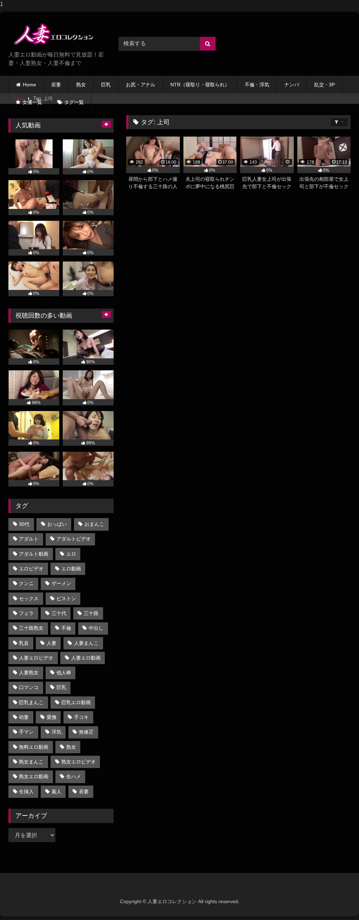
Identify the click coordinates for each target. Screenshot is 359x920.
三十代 (59, 613)
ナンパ (291, 84)
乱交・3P (324, 84)
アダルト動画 (33, 554)
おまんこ (94, 524)
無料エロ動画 (33, 747)
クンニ (26, 583)
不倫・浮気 (257, 84)
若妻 (56, 84)
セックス (29, 598)
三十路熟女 (31, 628)
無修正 (86, 732)
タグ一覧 (74, 102)
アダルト (29, 539)
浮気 (56, 732)
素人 (56, 791)
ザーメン (61, 583)
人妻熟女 (29, 672)
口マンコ (29, 687)
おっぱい (57, 524)
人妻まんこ (86, 643)
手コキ (81, 717)
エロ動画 (71, 568)
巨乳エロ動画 (76, 702)
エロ (71, 554)
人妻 (51, 643)
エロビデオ (31, 568)
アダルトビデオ (73, 539)
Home (29, 84)
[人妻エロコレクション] (55, 34)
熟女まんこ (31, 762)
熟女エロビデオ (78, 762)
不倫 (66, 628)
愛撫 (51, 717)
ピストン (66, 598)
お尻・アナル (140, 84)
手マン (26, 732)
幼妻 (24, 717)
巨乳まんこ (31, 702)
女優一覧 (32, 102)
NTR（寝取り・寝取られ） (200, 84)
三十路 (91, 613)
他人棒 (63, 672)
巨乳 (106, 84)
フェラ (26, 613)
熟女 (81, 84)
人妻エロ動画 (86, 658)
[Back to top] (337, 900)
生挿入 (26, 791)
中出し (96, 628)
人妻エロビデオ (36, 658)
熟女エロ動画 (33, 776)
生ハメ (73, 776)
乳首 (24, 643)
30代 (24, 524)
